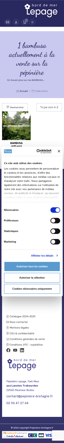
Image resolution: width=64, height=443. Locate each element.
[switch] (55, 220)
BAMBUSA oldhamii (16, 145)
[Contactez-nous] (8, 22)
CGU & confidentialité (21, 333)
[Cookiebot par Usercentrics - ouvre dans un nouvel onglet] (38, 151)
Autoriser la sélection (32, 277)
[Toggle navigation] (32, 22)
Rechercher (17, 107)
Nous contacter (18, 322)
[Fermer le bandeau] (59, 151)
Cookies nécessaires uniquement (32, 288)
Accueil (23, 91)
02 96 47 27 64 (17, 403)
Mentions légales (19, 327)
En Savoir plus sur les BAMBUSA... (26, 80)
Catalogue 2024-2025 (22, 316)
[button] (16, 22)
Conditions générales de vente (27, 339)
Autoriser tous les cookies (32, 266)
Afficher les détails (42, 255)
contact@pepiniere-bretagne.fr (29, 396)
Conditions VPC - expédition (26, 344)
